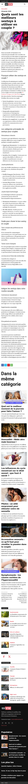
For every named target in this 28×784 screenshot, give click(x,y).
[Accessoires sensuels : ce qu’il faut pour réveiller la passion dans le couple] (14, 530)
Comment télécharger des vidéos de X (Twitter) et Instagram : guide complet (18, 698)
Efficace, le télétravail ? (16, 687)
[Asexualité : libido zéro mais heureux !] (14, 430)
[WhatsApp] (11, 365)
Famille (12, 667)
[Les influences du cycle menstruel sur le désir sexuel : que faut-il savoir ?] (14, 459)
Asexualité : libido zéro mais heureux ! (13, 440)
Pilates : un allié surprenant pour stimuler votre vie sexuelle (10, 507)
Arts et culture (14, 632)
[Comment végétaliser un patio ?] (5, 645)
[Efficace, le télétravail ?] (5, 687)
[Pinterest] (8, 365)
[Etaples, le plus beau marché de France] (5, 678)
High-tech (13, 694)
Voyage (12, 676)
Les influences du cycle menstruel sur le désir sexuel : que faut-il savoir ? (13, 472)
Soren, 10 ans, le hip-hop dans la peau (13, 771)
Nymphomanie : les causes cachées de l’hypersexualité (11, 577)
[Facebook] (2, 365)
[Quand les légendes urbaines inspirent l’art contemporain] (5, 634)
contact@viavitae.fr (17, 719)
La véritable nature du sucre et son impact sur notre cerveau (18, 625)
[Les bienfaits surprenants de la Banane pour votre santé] (5, 614)
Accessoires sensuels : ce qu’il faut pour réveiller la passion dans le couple (13, 543)
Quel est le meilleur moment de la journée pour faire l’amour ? (12, 408)
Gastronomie (14, 612)
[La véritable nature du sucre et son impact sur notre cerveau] (5, 624)
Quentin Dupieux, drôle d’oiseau (11, 766)
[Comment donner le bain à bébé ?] (5, 669)
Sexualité (4, 9)
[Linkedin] (5, 723)
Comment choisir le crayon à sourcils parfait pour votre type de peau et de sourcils (7, 597)
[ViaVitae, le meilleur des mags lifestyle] (12, 4)
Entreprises (13, 685)
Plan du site (4, 725)
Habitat (12, 642)
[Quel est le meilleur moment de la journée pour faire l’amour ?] (14, 397)
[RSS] (9, 723)
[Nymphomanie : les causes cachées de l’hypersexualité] (14, 566)
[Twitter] (5, 365)
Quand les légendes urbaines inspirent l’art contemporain (17, 635)
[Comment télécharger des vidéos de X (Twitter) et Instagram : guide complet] (5, 697)
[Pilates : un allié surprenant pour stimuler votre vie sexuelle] (14, 495)
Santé (12, 621)
